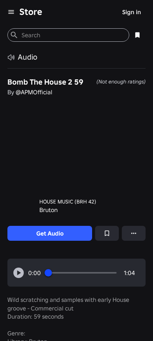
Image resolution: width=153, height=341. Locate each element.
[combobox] (72, 35)
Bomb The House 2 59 (45, 82)
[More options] (134, 233)
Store (30, 12)
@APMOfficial (34, 92)
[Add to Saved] (107, 233)
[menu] (11, 12)
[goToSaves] (137, 35)
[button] (18, 273)
